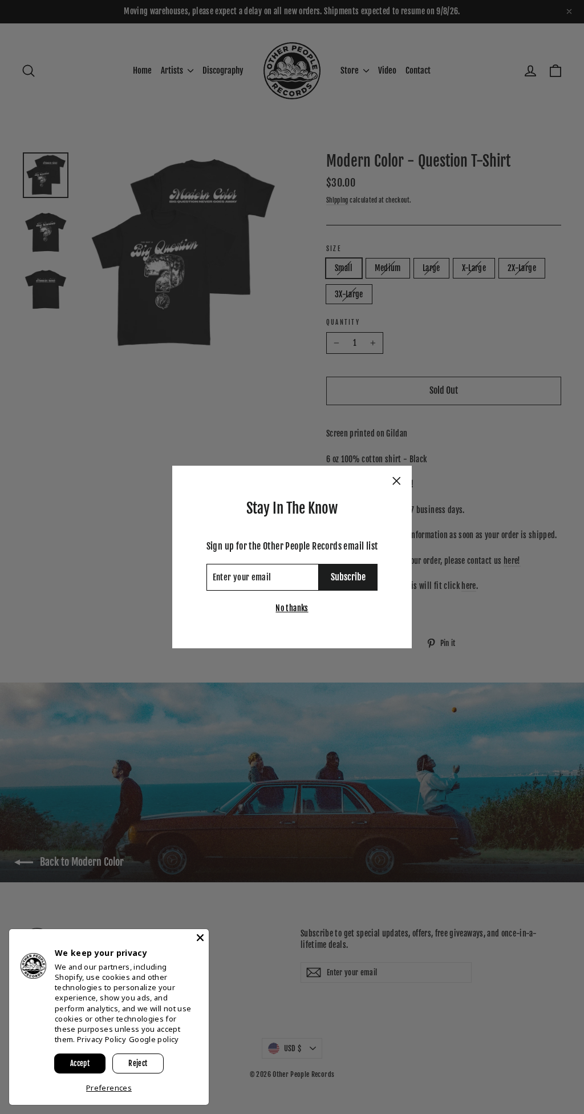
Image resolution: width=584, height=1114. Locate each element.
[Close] (200, 937)
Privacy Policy (101, 1039)
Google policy (154, 1039)
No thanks (291, 608)
